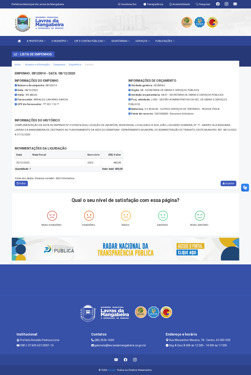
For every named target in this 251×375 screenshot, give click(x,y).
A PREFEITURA (35, 40)
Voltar (22, 183)
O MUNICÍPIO (59, 40)
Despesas (59, 64)
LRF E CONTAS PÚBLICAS (89, 40)
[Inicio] (19, 41)
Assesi (112, 370)
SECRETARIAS (119, 40)
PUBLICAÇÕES (164, 40)
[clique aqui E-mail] (116, 359)
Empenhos (75, 64)
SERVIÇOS (142, 40)
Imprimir (229, 183)
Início (18, 64)
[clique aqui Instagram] (135, 359)
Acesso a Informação (37, 64)
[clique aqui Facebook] (125, 359)
